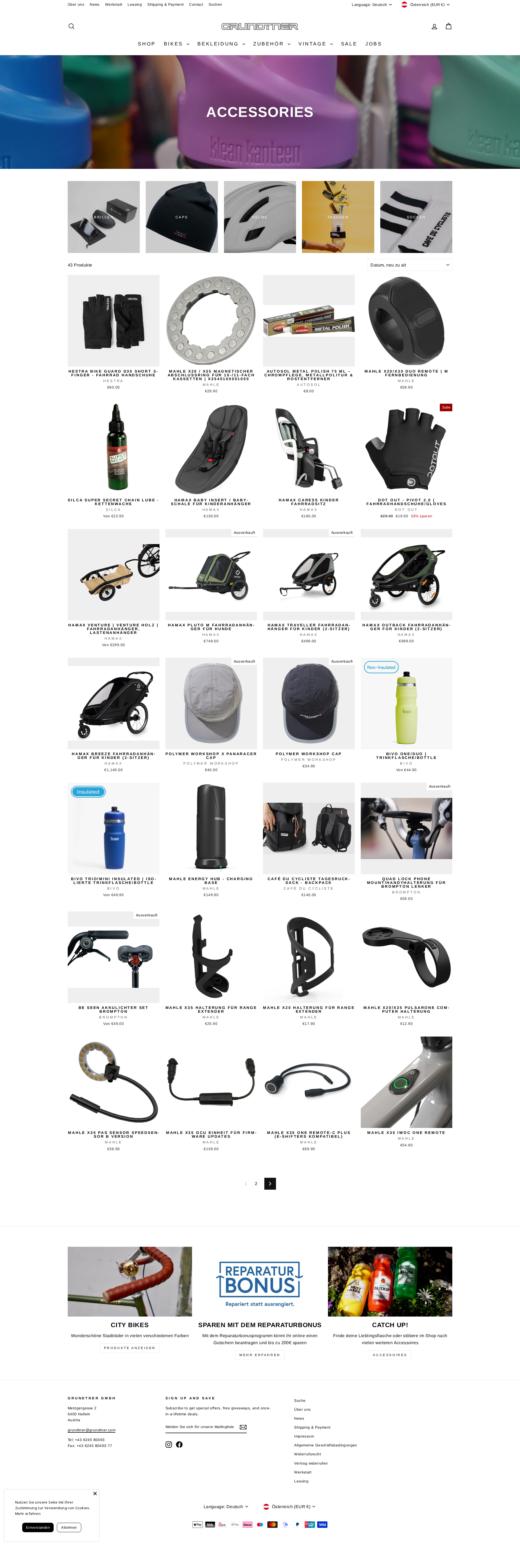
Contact (196, 4)
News (95, 4)
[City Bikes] (130, 1282)
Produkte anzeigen (130, 1348)
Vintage (313, 44)
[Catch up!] (390, 1282)
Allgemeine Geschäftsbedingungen (325, 1445)
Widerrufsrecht (307, 1454)
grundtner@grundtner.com (91, 1430)
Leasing (135, 4)
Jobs (373, 44)
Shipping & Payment (165, 4)
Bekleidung (219, 44)
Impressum (304, 1436)
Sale (349, 44)
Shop (146, 44)
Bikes (175, 44)
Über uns (76, 4)
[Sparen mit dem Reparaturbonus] (260, 1282)
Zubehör (269, 44)
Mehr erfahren (260, 1355)
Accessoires (390, 1355)
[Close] (95, 1493)
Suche (300, 1401)
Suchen (215, 4)
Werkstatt (113, 4)
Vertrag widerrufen (311, 1463)
